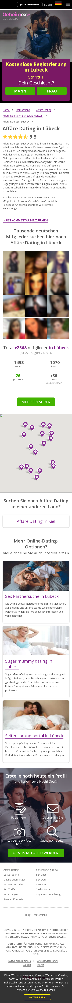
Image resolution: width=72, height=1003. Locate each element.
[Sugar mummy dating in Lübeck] (36, 640)
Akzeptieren (37, 997)
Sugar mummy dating (48, 894)
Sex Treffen (9, 889)
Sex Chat (41, 874)
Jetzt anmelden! (29, 4)
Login (48, 4)
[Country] (58, 3)
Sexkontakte (43, 889)
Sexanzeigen (10, 894)
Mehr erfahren (36, 401)
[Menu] (68, 4)
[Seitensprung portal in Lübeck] (36, 715)
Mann (20, 91)
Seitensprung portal (47, 869)
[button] (34, 452)
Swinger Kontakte (13, 899)
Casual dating (11, 874)
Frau (52, 91)
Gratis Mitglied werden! (36, 852)
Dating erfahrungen (14, 879)
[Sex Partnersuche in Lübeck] (36, 576)
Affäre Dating (11, 869)
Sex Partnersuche (13, 884)
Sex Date (41, 879)
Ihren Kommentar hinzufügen (25, 220)
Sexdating (41, 884)
